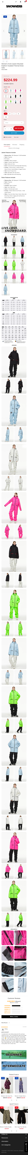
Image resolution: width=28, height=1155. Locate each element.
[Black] (15, 96)
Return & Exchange (14, 148)
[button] (8, 1005)
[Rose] (15, 91)
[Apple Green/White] (11, 102)
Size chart (16, 137)
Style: (5, 119)
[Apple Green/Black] (6, 107)
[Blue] (6, 91)
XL (18, 113)
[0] (25, 2)
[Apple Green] (6, 102)
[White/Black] (11, 96)
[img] (4, 1027)
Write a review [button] (14, 1016)
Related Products (14, 1074)
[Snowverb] (14, 6)
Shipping (21, 144)
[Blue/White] (11, 91)
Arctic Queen (4, 69)
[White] (6, 96)
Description (7, 144)
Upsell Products (14, 1104)
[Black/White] (20, 96)
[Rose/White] (20, 91)
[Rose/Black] (20, 102)
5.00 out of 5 (18, 1001)
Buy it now (14, 133)
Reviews (14, 144)
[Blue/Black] (15, 102)
